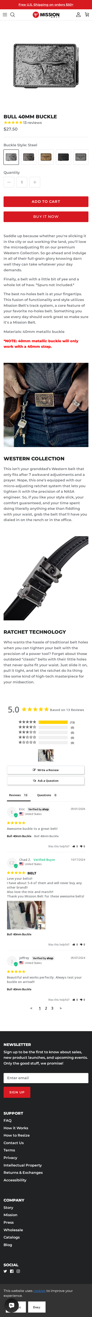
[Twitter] (5, 1271)
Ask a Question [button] (48, 781)
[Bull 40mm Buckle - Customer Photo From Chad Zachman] (46, 755)
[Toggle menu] (5, 15)
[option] (46, 66)
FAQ (7, 1120)
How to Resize (17, 1135)
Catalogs (12, 1237)
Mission (10, 1215)
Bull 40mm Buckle (19, 836)
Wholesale (13, 1230)
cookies (39, 1291)
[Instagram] (18, 1271)
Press (9, 1222)
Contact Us (14, 1143)
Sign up (17, 1092)
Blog (8, 1245)
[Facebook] (11, 1271)
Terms (9, 1150)
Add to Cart (46, 201)
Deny (37, 1307)
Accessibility (15, 1180)
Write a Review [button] (48, 770)
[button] (75, 846)
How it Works (16, 1128)
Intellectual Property (23, 1165)
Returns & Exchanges (23, 1172)
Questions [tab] (44, 795)
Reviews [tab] (15, 795)
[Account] (77, 15)
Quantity (12, 172)
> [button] (61, 1008)
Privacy (10, 1158)
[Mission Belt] (46, 15)
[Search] (15, 15)
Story (8, 1208)
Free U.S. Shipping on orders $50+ (46, 5)
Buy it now (46, 217)
